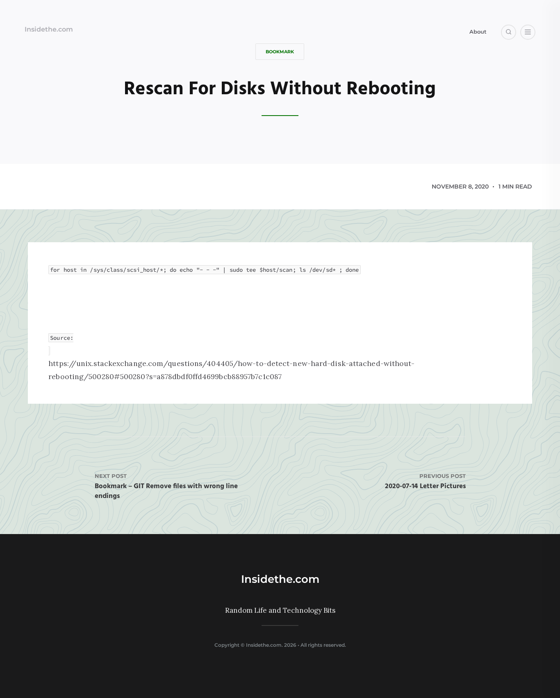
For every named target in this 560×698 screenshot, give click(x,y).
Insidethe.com (49, 29)
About (478, 31)
